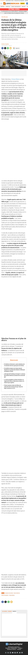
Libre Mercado (4, 16)
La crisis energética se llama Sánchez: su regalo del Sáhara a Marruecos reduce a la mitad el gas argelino (14, 381)
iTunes (22, 653)
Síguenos (17, 48)
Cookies (20, 648)
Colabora (22, 3)
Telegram (20, 653)
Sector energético (4, 595)
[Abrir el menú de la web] (1, 3)
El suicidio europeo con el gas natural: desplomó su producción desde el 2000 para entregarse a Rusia (14, 370)
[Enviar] (8, 48)
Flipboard (17, 653)
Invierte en (8, 6)
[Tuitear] (5, 48)
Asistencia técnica (11, 649)
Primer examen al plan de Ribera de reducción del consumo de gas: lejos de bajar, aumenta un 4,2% (13, 387)
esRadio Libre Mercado (16, 6)
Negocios (23, 6)
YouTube (13, 653)
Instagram (10, 653)
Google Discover (15, 653)
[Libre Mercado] (11, 3)
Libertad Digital (14, 644)
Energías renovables (9, 593)
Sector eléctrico (17, 593)
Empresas (2, 6)
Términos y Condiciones (11, 648)
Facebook (6, 653)
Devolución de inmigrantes (19, 0)
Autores (19, 649)
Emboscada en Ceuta (10, 0)
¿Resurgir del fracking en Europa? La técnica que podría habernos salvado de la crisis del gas (14, 375)
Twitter (8, 653)
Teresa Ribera (15, 79)
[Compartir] (2, 48)
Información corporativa (13, 647)
